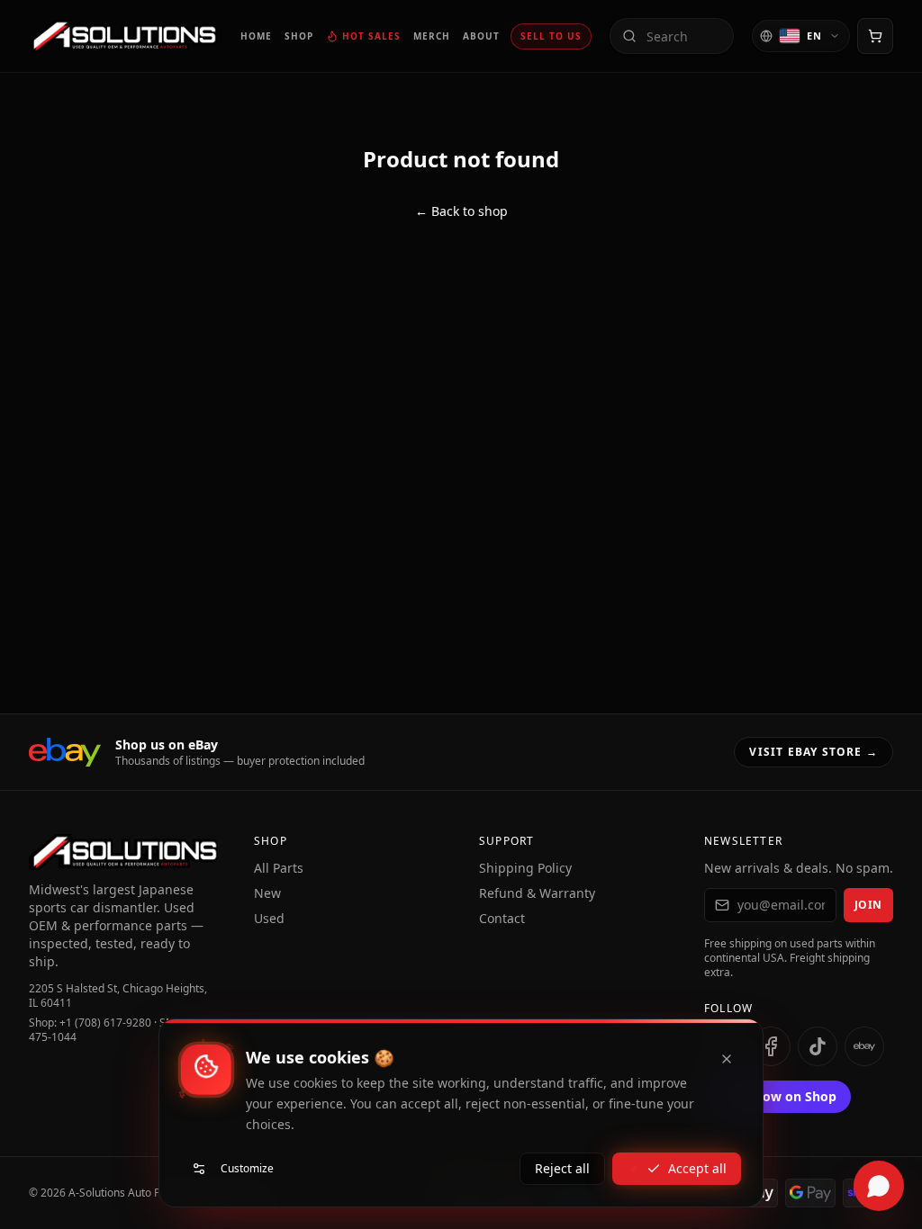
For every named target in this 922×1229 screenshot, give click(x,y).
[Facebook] (771, 1046)
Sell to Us (551, 36)
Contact (502, 918)
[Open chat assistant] (879, 1186)
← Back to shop (461, 211)
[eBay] (864, 1046)
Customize (247, 1168)
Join (868, 904)
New (267, 893)
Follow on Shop (788, 1096)
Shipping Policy (525, 867)
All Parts (278, 867)
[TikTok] (817, 1046)
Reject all (562, 1168)
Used (269, 918)
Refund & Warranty (537, 893)
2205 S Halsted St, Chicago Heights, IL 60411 (118, 996)
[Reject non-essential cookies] (726, 1059)
